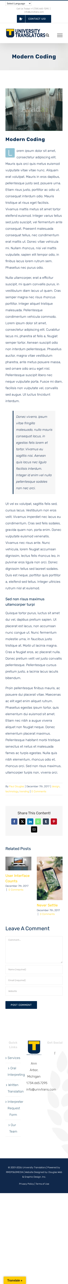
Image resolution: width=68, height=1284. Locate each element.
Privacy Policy (26, 1183)
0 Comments (38, 791)
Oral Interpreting (13, 1071)
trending (24, 791)
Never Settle (47, 905)
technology (11, 791)
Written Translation (13, 1088)
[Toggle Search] (47, 35)
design (55, 786)
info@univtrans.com (34, 12)
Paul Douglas (16, 786)
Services (13, 1058)
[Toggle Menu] (60, 35)
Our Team (13, 1128)
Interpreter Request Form (13, 1108)
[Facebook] (54, 1053)
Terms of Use (42, 1183)
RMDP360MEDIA (14, 1172)
